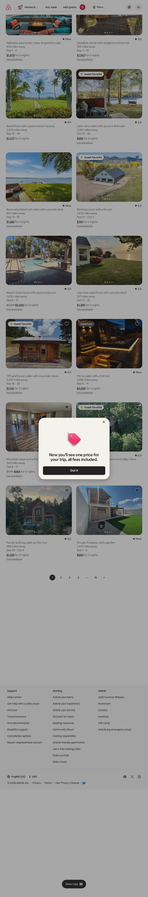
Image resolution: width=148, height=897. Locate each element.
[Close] (103, 421)
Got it (74, 470)
